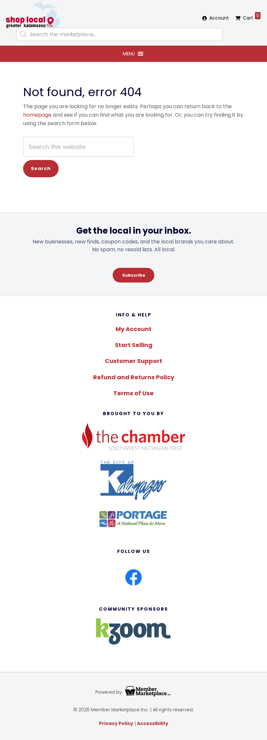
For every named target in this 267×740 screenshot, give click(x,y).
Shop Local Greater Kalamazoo (32, 14)
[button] (129, 54)
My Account (133, 329)
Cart (251, 16)
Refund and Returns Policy (133, 377)
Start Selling (133, 345)
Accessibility (152, 723)
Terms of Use (133, 393)
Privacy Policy (116, 723)
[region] (133, 254)
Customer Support (133, 361)
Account (219, 18)
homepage (37, 115)
